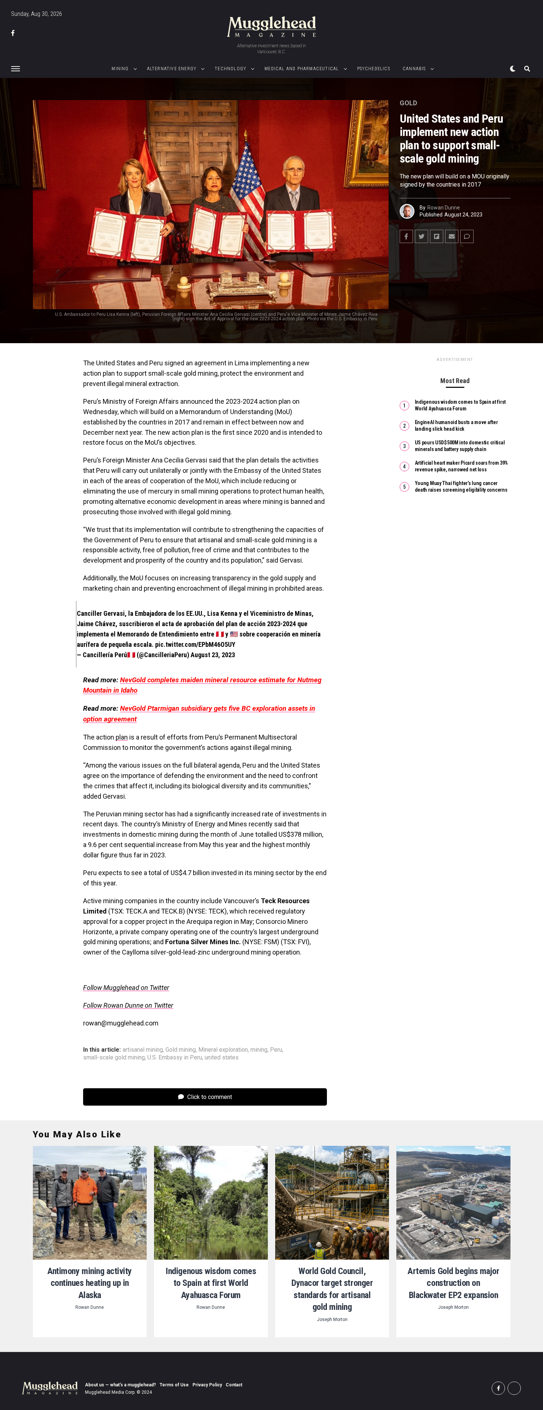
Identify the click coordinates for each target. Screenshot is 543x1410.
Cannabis (414, 68)
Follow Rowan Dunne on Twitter (128, 1005)
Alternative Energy (172, 68)
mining (258, 1050)
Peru (276, 1050)
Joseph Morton (332, 1319)
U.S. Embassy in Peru (174, 1058)
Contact (234, 1384)
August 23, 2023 (213, 655)
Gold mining (180, 1050)
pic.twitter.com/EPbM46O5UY (195, 644)
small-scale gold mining (114, 1058)
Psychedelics (373, 68)
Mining (120, 68)
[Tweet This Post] (421, 236)
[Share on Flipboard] (436, 236)
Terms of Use (174, 1384)
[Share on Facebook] (406, 236)
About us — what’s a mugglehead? (120, 1384)
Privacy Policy (207, 1384)
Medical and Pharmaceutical (301, 68)
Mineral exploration (223, 1050)
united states (222, 1058)
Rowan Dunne (443, 208)
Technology (230, 68)
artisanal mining (143, 1050)
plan (122, 737)
